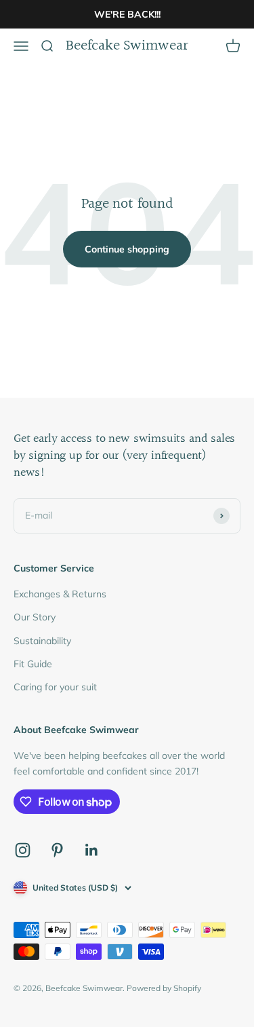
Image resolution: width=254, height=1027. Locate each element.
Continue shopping (127, 249)
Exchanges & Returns (60, 594)
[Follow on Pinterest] (57, 850)
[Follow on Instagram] (23, 850)
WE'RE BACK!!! (127, 14)
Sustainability (42, 641)
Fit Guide (33, 664)
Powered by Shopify (164, 988)
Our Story (35, 617)
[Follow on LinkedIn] (92, 850)
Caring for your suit (55, 687)
